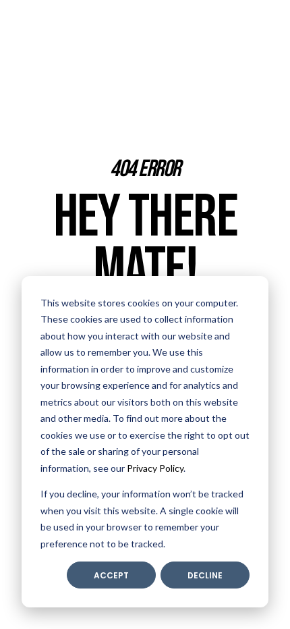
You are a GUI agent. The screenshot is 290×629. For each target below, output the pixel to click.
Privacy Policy (155, 468)
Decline (205, 575)
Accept (111, 575)
